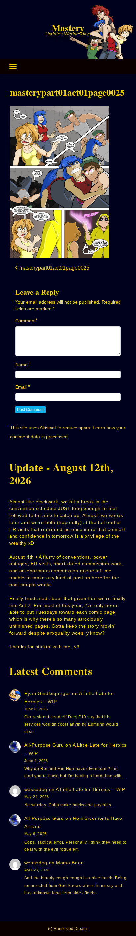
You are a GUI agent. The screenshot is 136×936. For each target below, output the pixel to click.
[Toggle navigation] (12, 66)
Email (21, 387)
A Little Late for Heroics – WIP (90, 789)
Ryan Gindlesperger (47, 693)
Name (21, 364)
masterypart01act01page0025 (67, 92)
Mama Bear (69, 862)
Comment (25, 320)
